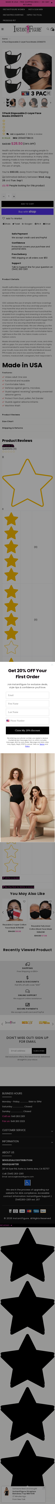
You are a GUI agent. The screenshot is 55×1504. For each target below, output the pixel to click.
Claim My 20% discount (27, 730)
